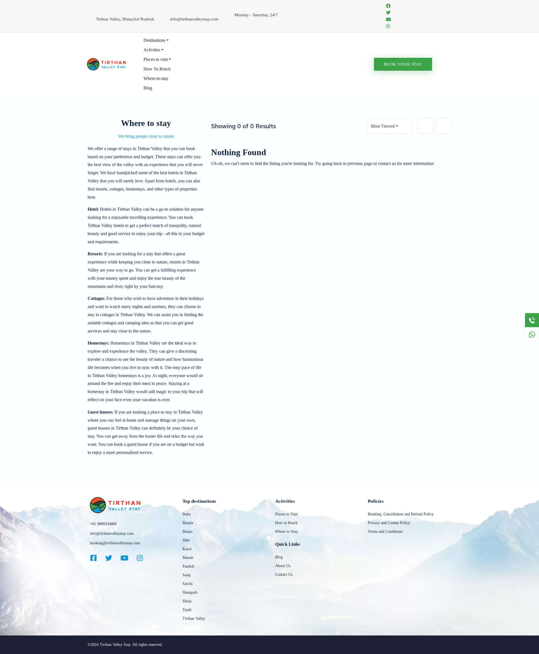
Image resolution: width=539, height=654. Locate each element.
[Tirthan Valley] (106, 63)
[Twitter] (112, 558)
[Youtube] (128, 558)
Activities (151, 49)
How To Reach (157, 68)
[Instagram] (143, 558)
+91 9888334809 (103, 524)
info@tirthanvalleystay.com (112, 533)
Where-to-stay (155, 78)
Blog (147, 88)
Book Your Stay (403, 64)
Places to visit (155, 59)
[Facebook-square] (97, 558)
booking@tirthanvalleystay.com (115, 543)
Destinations (154, 40)
